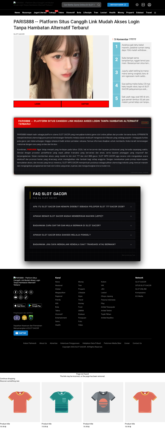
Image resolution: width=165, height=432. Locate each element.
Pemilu (58, 300)
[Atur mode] (137, 5)
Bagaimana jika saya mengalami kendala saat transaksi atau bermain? (82, 244)
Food (80, 307)
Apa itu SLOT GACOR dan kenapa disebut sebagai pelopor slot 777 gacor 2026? (82, 206)
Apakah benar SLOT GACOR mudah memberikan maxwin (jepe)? (82, 216)
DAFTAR (85, 104)
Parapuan (82, 318)
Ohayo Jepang (107, 296)
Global (57, 289)
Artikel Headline (107, 318)
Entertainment (61, 318)
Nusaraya (26, 12)
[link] (143, 5)
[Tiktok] (26, 297)
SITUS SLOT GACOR (143, 285)
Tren (96, 12)
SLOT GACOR (19, 34)
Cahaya (52, 12)
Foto (80, 321)
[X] (21, 292)
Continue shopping (7, 379)
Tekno (61, 12)
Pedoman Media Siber (112, 343)
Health (112, 12)
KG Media (139, 296)
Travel (149, 12)
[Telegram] (26, 292)
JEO (102, 289)
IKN (56, 303)
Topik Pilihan (106, 314)
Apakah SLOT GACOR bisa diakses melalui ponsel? (82, 235)
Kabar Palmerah (29, 343)
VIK (102, 285)
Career (127, 343)
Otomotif (70, 12)
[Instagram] (31, 292)
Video (80, 325)
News (17, 12)
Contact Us (137, 343)
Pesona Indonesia (108, 300)
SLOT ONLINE (141, 289)
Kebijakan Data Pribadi (92, 343)
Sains (57, 321)
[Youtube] (16, 297)
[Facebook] (16, 292)
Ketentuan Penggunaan (70, 343)
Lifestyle (87, 12)
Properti (130, 12)
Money (121, 12)
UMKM (81, 311)
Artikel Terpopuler (108, 307)
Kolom (103, 282)
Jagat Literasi (40, 12)
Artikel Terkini (106, 311)
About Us (43, 343)
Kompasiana (140, 293)
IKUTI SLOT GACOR (116, 5)
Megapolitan (60, 293)
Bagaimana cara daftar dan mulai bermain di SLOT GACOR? (82, 225)
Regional (58, 296)
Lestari (103, 13)
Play (103, 303)
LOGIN (37, 104)
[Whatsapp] (21, 297)
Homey (81, 303)
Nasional (58, 285)
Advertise (53, 343)
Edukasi (140, 12)
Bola (79, 12)
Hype (80, 296)
